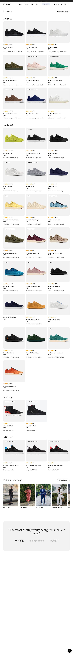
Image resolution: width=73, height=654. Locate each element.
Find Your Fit (46, 4)
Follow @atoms (63, 480)
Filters (8, 11)
